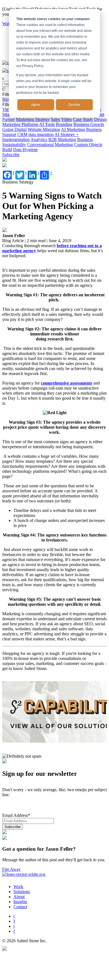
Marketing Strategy (33, 119)
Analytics (38, 139)
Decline (74, 105)
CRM (22, 134)
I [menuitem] (14, 921)
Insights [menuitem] (20, 901)
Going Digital (14, 129)
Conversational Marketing (50, 144)
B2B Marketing (62, 139)
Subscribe (11, 154)
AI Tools (47, 124)
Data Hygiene (25, 149)
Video (66, 119)
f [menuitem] (14, 931)
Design (100, 119)
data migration (41, 134)
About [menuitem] (19, 896)
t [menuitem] (14, 926)
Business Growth (89, 124)
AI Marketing (73, 129)
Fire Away (11, 869)
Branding (64, 124)
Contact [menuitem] (20, 906)
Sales (55, 119)
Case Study (83, 119)
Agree (35, 105)
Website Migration (44, 129)
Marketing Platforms (20, 124)
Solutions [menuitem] (21, 891)
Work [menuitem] (18, 886)
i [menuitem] (14, 916)
